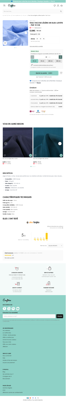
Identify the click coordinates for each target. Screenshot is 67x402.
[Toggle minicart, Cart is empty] (61, 5)
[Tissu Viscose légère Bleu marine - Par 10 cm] (18, 142)
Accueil (4, 15)
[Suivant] (25, 32)
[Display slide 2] (32, 166)
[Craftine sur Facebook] (4, 308)
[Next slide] (60, 143)
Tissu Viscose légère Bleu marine (10, 158)
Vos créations (6, 330)
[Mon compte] (58, 5)
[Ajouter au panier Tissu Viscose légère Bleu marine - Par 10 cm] (30, 155)
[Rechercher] (61, 11)
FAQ (4, 358)
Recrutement (6, 378)
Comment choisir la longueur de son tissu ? (43, 65)
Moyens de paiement (9, 362)
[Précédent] (4, 32)
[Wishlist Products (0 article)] (54, 5)
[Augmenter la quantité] (60, 57)
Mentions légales (7, 388)
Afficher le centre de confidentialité (13, 392)
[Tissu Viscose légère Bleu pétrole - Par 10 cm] (48, 142)
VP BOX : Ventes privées (9, 335)
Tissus (9, 15)
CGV (4, 390)
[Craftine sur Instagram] (9, 308)
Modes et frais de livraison (10, 360)
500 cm (58, 61)
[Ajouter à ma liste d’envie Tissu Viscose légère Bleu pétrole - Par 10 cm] (35, 155)
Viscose (24, 15)
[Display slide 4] (34, 166)
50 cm (42, 61)
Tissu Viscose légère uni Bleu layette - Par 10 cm (39, 15)
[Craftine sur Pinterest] (13, 308)
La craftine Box (7, 332)
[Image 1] (14, 47)
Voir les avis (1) (38, 27)
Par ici (53, 1)
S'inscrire (59, 316)
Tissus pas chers (7, 342)
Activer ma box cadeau (9, 339)
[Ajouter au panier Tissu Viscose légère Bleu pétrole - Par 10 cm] (61, 155)
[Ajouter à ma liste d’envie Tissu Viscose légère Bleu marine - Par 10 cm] (4, 155)
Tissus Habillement (17, 15)
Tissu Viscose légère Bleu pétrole (40, 158)
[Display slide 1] (30, 166)
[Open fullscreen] (15, 33)
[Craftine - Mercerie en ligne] (11, 6)
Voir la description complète (36, 46)
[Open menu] (4, 5)
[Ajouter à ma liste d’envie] (5, 43)
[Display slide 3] (33, 166)
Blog (4, 371)
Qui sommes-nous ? (8, 374)
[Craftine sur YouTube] (17, 308)
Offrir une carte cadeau (9, 344)
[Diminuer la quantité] (32, 57)
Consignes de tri (7, 376)
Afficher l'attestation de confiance (55, 226)
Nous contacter (7, 355)
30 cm (34, 61)
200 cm (50, 61)
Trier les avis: (43, 245)
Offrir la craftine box (8, 337)
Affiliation (5, 346)
